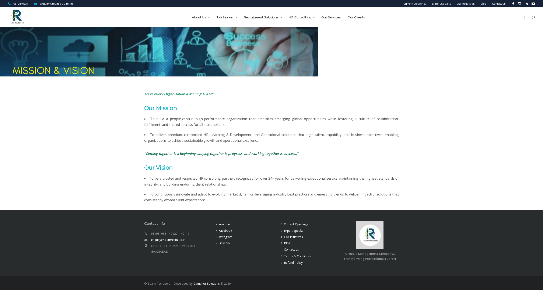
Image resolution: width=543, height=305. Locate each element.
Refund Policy (293, 263)
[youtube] (532, 3)
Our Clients (356, 17)
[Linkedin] (526, 3)
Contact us (499, 4)
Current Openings (414, 4)
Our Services (331, 17)
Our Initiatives (466, 4)
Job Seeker (225, 17)
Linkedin (224, 243)
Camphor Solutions (206, 283)
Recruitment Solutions (261, 17)
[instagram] (519, 3)
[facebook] (513, 3)
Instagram (225, 237)
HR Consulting (300, 17)
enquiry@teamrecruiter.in (168, 240)
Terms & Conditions (298, 256)
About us (199, 17)
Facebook (225, 231)
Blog (483, 4)
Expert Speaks (441, 4)
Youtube (224, 224)
